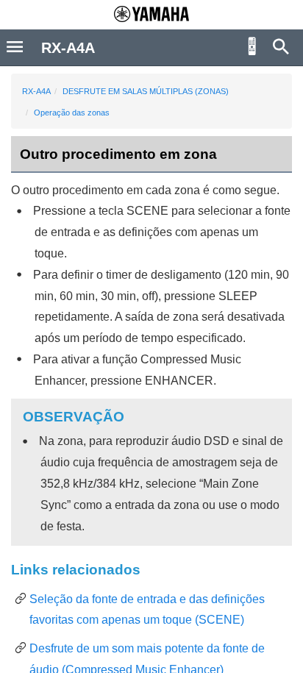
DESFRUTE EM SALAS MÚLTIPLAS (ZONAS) (146, 91)
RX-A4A (36, 91)
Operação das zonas (72, 112)
